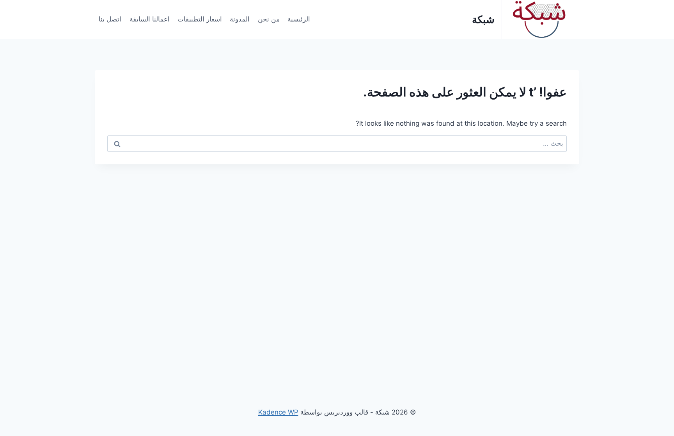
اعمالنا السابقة (149, 19)
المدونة (240, 19)
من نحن (269, 19)
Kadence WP (278, 412)
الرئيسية (298, 19)
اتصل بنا (110, 19)
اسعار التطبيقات (199, 19)
